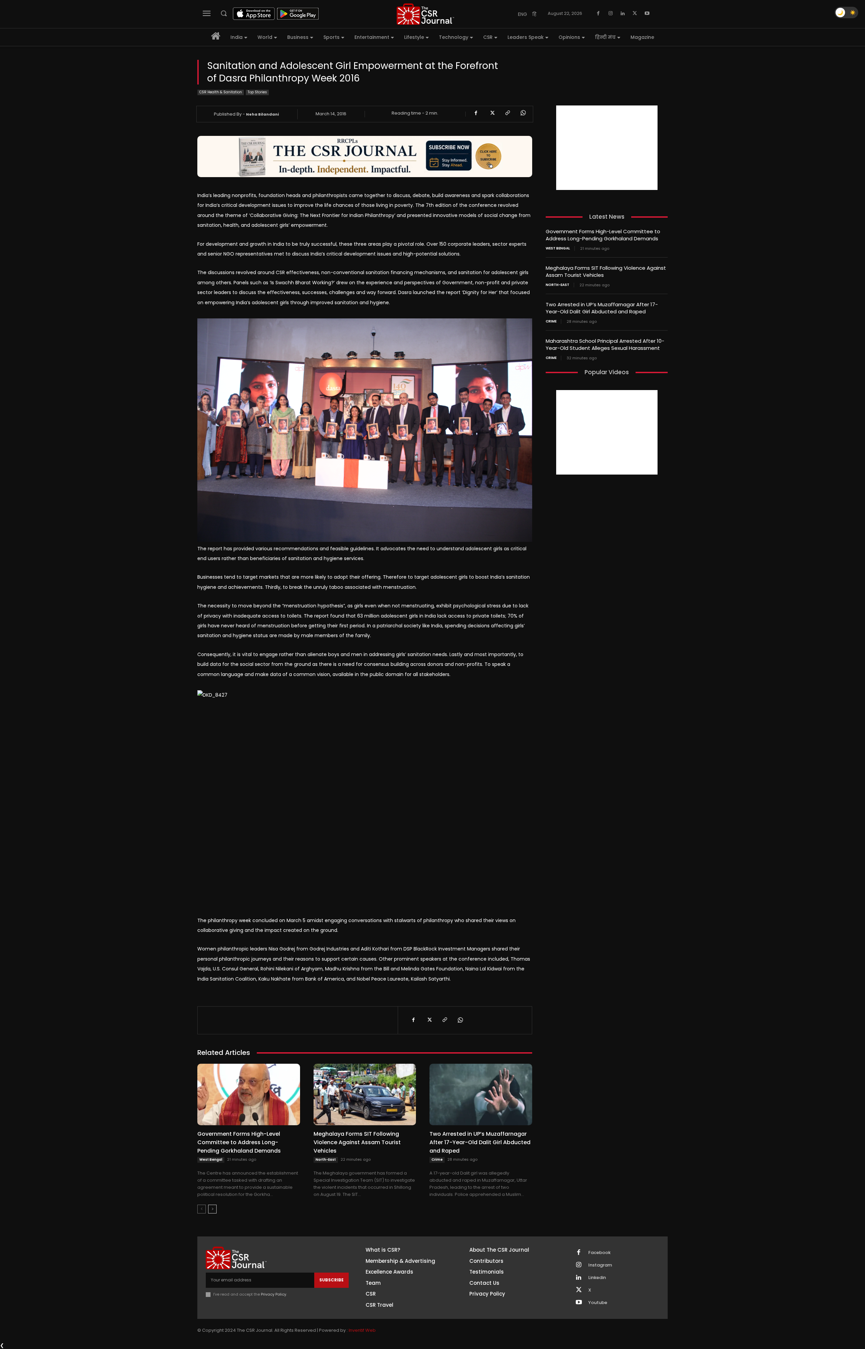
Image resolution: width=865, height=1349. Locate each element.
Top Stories (257, 92)
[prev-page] (201, 1209)
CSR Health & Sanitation (220, 92)
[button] (224, 13)
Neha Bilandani (262, 114)
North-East (326, 1159)
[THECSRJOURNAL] (425, 14)
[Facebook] (598, 13)
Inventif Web (362, 1330)
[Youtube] (647, 13)
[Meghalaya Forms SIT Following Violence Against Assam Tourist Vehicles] (365, 1094)
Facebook (599, 1253)
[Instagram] (610, 13)
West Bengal (210, 1159)
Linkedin (597, 1278)
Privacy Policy (273, 1294)
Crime (437, 1159)
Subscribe (331, 1280)
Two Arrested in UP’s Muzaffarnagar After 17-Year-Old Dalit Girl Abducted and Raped (479, 1142)
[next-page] (212, 1209)
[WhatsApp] (522, 113)
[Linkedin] (622, 13)
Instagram (600, 1265)
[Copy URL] (507, 113)
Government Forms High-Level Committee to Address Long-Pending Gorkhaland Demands (239, 1142)
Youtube (597, 1303)
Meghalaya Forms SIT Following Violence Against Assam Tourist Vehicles (357, 1142)
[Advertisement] (607, 147)
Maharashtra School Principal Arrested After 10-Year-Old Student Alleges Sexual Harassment (605, 344)
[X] (635, 13)
